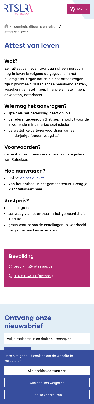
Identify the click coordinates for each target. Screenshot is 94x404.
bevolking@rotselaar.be (33, 265)
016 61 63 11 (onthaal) (33, 275)
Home (6, 25)
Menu (82, 8)
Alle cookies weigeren (47, 382)
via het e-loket (32, 177)
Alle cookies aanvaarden (47, 370)
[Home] (18, 9)
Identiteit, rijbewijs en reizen (35, 26)
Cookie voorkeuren (47, 394)
